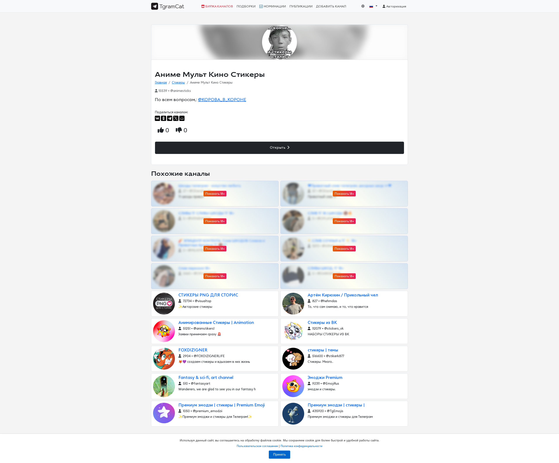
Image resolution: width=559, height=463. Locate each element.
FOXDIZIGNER (192, 350)
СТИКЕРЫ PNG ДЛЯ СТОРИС (208, 295)
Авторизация (396, 6)
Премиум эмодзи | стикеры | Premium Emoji (221, 405)
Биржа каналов (219, 6)
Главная (161, 82)
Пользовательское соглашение (257, 446)
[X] (175, 118)
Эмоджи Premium (325, 378)
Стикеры (178, 82)
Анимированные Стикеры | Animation (216, 323)
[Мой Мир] (182, 118)
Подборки (245, 6)
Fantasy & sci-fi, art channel (205, 378)
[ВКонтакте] (157, 118)
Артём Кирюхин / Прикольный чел (343, 295)
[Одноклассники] (163, 118)
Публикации (300, 6)
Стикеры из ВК (322, 323)
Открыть (278, 147)
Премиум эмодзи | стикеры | (336, 405)
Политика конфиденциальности (301, 446)
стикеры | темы (323, 350)
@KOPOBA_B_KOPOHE (222, 100)
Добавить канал (331, 6)
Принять (279, 454)
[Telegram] (169, 118)
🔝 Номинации (272, 6)
